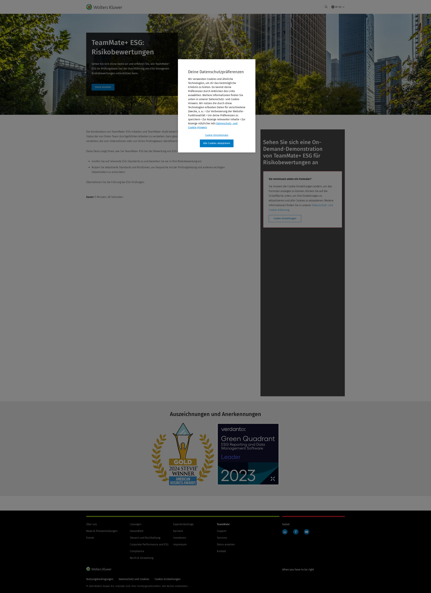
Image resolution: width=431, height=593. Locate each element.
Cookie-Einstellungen (285, 218)
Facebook (296, 531)
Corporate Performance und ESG (149, 544)
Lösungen (135, 524)
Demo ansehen (226, 544)
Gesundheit (136, 531)
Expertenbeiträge (183, 524)
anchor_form (103, 87)
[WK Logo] (98, 569)
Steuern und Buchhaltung (145, 537)
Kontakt (221, 551)
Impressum (180, 544)
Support (221, 531)
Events (90, 537)
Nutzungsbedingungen (99, 579)
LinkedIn (285, 531)
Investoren (179, 537)
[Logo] (107, 7)
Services (222, 537)
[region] (216, 105)
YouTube (306, 531)
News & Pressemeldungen (102, 531)
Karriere (178, 531)
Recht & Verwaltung (141, 558)
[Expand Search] (326, 7)
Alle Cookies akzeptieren (216, 143)
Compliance (137, 551)
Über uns (91, 524)
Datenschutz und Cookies (134, 579)
